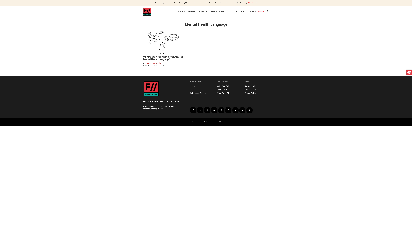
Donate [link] (261, 11)
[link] (409, 72)
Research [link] (191, 11)
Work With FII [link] (223, 93)
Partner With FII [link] (224, 90)
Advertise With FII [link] (224, 86)
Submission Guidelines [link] (199, 93)
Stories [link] (181, 11)
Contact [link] (193, 90)
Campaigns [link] (203, 11)
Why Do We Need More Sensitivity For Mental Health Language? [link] (163, 58)
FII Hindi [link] (244, 11)
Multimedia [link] (232, 11)
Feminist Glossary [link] (218, 11)
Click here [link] (252, 3)
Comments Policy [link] (252, 86)
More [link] (252, 11)
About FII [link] (194, 86)
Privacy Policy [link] (250, 93)
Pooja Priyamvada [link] (153, 63)
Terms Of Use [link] (250, 90)
